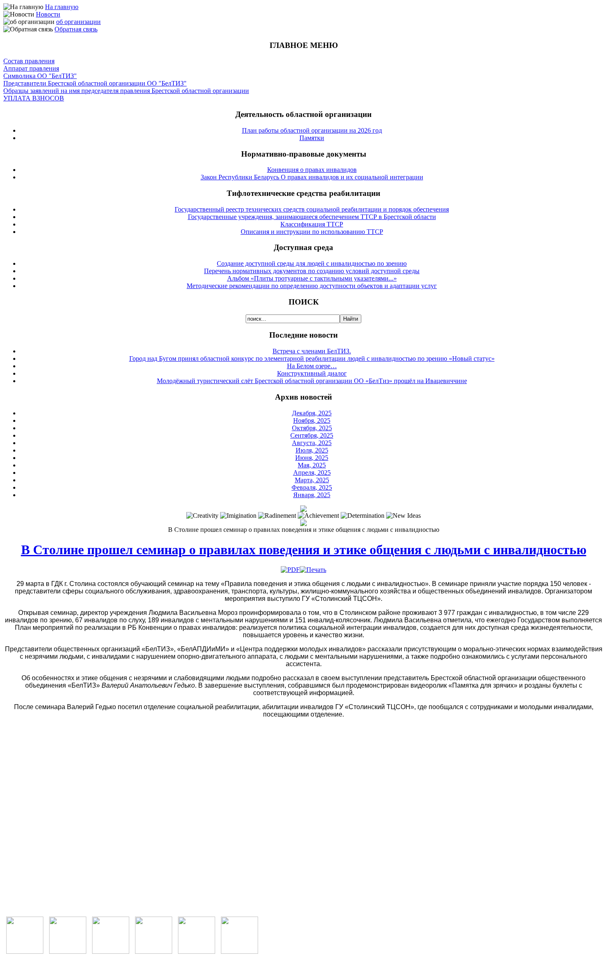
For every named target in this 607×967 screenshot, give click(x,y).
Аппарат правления (31, 68)
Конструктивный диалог (312, 373)
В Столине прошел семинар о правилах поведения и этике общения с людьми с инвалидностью (303, 549)
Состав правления (29, 60)
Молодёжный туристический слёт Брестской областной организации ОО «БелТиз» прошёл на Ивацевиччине (312, 380)
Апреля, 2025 (312, 472)
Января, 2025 (311, 494)
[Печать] (313, 569)
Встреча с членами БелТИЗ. (312, 351)
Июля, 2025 (312, 450)
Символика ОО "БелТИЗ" (40, 75)
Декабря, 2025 (312, 413)
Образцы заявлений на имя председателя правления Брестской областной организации (126, 90)
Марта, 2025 (312, 479)
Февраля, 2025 (312, 487)
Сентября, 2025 (311, 435)
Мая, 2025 (312, 465)
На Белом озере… (312, 365)
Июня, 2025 (311, 457)
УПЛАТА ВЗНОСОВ (33, 98)
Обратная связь (76, 29)
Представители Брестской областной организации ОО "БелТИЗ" (95, 83)
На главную (61, 6)
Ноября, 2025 (311, 420)
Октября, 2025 (312, 427)
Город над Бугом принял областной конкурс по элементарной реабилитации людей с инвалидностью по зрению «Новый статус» (312, 358)
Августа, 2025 (312, 442)
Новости (48, 14)
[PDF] (290, 569)
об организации (78, 21)
